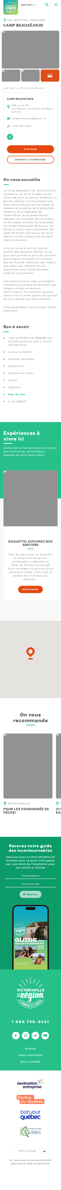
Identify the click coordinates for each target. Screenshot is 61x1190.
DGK (30, 1163)
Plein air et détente (32, 88)
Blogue (30, 1048)
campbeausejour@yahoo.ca (28, 118)
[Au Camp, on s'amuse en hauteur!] (50, 76)
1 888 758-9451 (30, 1022)
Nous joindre (31, 1062)
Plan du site (16, 394)
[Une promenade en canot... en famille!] (30, 76)
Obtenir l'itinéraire (30, 159)
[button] (30, 653)
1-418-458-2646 (21, 125)
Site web (30, 149)
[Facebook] (10, 139)
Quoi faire (9, 88)
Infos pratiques (30, 1055)
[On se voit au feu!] (30, 50)
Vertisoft (43, 1163)
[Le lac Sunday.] (11, 76)
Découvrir (30, 589)
